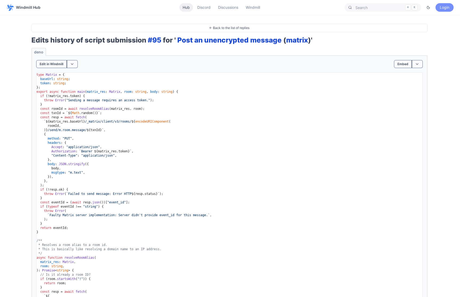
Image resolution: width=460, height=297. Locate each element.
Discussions (228, 7)
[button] (382, 7)
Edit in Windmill (51, 64)
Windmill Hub (28, 7)
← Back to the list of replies (229, 28)
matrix (297, 40)
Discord (204, 7)
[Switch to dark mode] (428, 7)
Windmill (253, 7)
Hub (186, 7)
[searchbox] (382, 7)
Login (444, 7)
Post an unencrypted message (229, 40)
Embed (402, 64)
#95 (154, 40)
